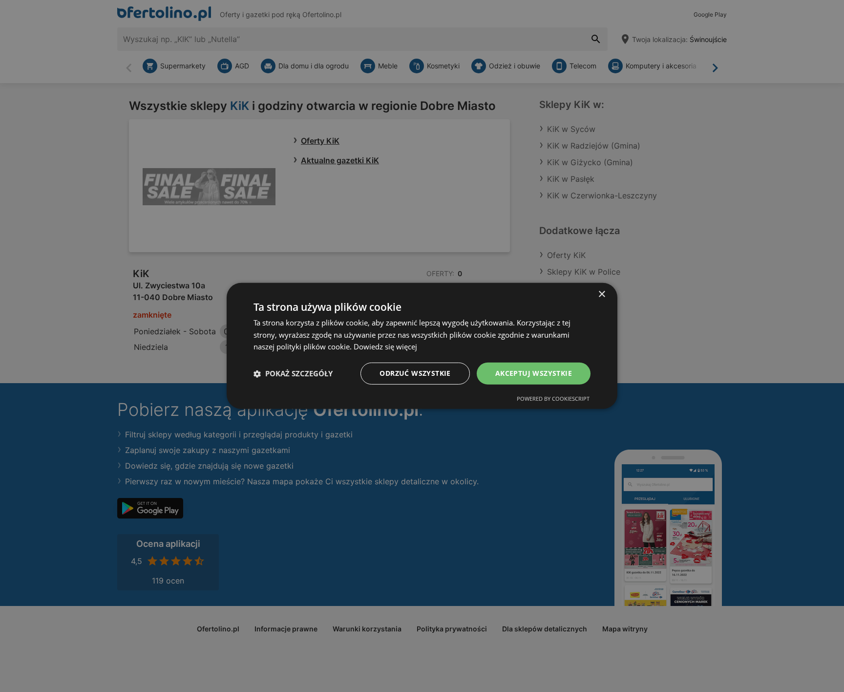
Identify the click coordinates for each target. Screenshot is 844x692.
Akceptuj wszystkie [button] (533, 373)
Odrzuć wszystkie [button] (415, 373)
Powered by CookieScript (553, 398)
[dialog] (422, 346)
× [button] (601, 294)
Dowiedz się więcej (385, 347)
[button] (293, 373)
